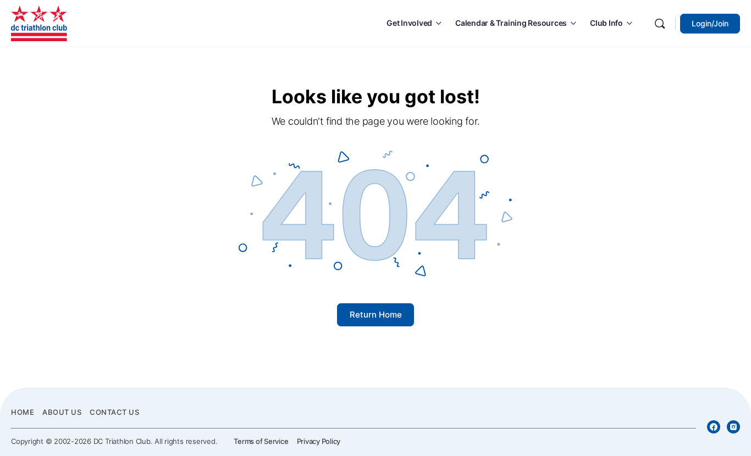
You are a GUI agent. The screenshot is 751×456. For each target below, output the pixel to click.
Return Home (376, 314)
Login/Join (710, 23)
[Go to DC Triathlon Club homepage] (39, 22)
